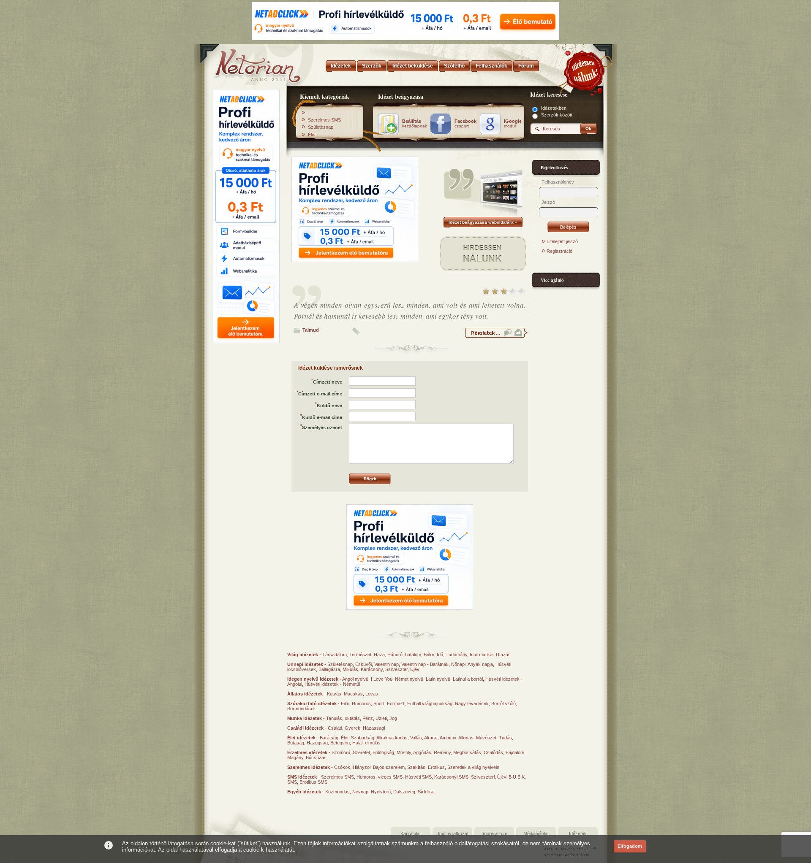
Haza (379, 654)
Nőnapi (458, 664)
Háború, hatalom (404, 654)
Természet (360, 654)
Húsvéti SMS (418, 776)
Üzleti (381, 718)
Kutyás (334, 693)
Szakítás (416, 767)
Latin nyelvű (438, 679)
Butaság (295, 742)
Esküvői (363, 664)
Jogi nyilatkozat (452, 833)
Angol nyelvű (355, 679)
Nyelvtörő (381, 791)
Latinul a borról (468, 679)
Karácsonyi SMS (451, 776)
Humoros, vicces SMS (380, 776)
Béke (429, 654)
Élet (312, 134)
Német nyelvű (409, 679)
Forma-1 (396, 703)
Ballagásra (329, 669)
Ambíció (448, 737)
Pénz (367, 718)
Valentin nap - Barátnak (425, 664)
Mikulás (350, 669)
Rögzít (370, 478)
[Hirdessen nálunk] (585, 70)
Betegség (340, 742)
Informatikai (481, 654)
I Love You (381, 679)
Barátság (329, 737)
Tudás (505, 737)
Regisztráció (559, 251)
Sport (378, 703)
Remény (442, 752)
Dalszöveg (404, 791)
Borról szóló (503, 703)
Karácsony (372, 669)
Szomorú (341, 752)
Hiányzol (361, 767)
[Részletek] (496, 336)
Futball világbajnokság (429, 703)
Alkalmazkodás (392, 737)
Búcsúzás (316, 757)
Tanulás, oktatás (343, 718)
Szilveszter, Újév (402, 669)
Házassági (374, 727)
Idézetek (578, 833)
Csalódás (493, 752)
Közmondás (337, 791)
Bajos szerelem (389, 767)
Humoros (361, 703)
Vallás (416, 737)
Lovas (371, 693)
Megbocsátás (467, 752)
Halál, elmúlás (366, 742)
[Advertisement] (246, 474)
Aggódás (422, 752)
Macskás (353, 693)
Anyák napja (480, 664)
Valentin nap (386, 664)
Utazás (503, 654)
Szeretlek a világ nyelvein (473, 767)
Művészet (486, 737)
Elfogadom (630, 846)
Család (335, 727)
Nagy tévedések (472, 703)
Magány (295, 757)
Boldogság (383, 752)
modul (513, 123)
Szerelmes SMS (324, 119)
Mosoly (404, 752)
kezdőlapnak (414, 123)
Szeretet (361, 752)
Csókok (342, 767)
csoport (465, 123)
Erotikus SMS (313, 782)
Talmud (310, 330)
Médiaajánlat (536, 833)
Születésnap (320, 127)
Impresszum (494, 833)
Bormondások (301, 708)
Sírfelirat (426, 791)
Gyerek (352, 727)
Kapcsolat (410, 833)
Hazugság (317, 742)
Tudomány (456, 654)
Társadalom (334, 654)
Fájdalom (515, 752)
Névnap (360, 791)
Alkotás (466, 737)
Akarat (431, 737)
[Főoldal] (245, 63)
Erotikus (436, 767)
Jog (393, 718)
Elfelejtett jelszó (562, 241)
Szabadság (362, 737)
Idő (440, 654)
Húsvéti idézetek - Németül (332, 684)
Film (345, 703)
